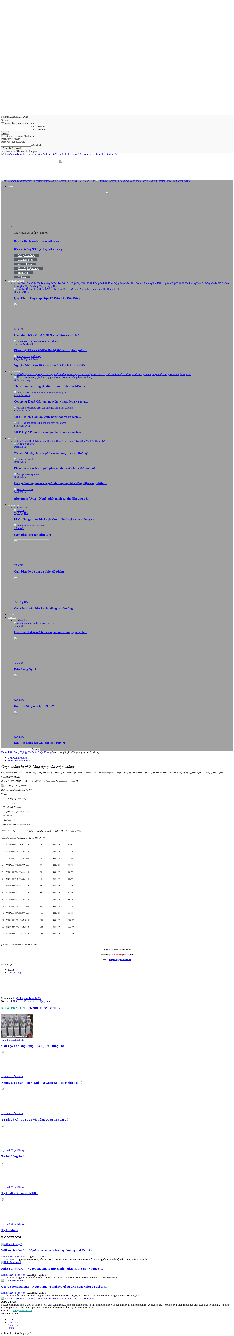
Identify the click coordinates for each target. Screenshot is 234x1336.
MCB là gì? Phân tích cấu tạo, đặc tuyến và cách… (47, 432)
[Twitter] (41, 983)
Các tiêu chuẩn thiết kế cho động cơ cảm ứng (43, 608)
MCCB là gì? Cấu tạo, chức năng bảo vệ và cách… (47, 416)
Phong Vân (19, 1256)
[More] (75, 983)
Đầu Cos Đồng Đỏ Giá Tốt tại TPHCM (39, 742)
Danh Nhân (35, 441)
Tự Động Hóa (50, 286)
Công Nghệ (23, 441)
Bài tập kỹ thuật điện (27, 374)
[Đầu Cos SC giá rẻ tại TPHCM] (31, 696)
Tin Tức (11, 614)
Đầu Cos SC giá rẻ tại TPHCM (34, 706)
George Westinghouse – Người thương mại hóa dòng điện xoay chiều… (60, 483)
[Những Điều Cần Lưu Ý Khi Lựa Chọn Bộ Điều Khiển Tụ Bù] (18, 1073)
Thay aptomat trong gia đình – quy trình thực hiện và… (51, 386)
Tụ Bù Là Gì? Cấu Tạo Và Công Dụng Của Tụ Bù (34, 1119)
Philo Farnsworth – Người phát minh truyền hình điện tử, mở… (56, 468)
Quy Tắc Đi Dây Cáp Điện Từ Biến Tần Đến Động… (48, 298)
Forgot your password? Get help (17, 136)
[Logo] (48, 181)
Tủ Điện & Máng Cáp (32, 286)
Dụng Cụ (77, 374)
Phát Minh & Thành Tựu (93, 441)
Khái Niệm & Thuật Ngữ (94, 374)
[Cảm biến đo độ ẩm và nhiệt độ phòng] (31, 562)
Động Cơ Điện (100, 283)
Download (13, 1322)
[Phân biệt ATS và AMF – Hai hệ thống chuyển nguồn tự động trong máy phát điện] (36, 341)
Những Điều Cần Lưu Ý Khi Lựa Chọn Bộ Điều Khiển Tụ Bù (41, 1082)
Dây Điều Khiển (84, 283)
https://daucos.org (52, 249)
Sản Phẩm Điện (115, 374)
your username (38, 126)
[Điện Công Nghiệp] (31, 660)
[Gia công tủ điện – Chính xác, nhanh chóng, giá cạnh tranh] (34, 623)
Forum (11, 1327)
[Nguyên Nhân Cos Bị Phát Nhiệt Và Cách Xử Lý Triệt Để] (27, 356)
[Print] (18, 983)
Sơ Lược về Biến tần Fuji (29, 998)
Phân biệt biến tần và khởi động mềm (31, 1001)
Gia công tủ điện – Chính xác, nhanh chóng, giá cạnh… (50, 632)
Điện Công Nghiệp (16, 280)
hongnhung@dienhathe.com (120, 959)
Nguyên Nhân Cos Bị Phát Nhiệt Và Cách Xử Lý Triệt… (51, 365)
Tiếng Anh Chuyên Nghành (177, 374)
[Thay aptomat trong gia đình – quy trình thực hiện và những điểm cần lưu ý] (53, 377)
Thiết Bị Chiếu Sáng (133, 374)
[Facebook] (29, 983)
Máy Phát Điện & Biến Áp (138, 283)
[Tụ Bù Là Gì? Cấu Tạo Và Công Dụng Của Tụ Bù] (18, 1110)
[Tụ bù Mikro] (18, 1221)
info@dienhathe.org (23, 1310)
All (15, 283)
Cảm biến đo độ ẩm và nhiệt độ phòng (39, 571)
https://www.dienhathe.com (44, 241)
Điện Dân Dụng (46, 374)
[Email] (6, 983)
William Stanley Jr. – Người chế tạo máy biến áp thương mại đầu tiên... (48, 1250)
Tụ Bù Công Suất (13, 1156)
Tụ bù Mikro (9, 1230)
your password (38, 129)
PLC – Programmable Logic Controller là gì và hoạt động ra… (55, 519)
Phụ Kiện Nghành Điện (164, 283)
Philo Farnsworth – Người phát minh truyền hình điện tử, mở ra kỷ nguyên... (52, 1268)
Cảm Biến (22, 507)
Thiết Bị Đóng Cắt (205, 283)
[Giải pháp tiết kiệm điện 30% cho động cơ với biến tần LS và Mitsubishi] (30, 326)
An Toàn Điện (24, 283)
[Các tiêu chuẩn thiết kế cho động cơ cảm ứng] (31, 599)
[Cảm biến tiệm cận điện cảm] (29, 525)
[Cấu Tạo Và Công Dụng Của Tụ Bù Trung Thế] (17, 1036)
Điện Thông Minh (63, 374)
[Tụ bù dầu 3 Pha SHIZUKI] (18, 1184)
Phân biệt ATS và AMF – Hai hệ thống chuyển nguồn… (50, 350)
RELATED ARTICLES (15, 1008)
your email (36, 144)
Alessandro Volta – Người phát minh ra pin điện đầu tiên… (53, 498)
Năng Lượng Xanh (71, 441)
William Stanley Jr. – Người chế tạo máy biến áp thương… (52, 453)
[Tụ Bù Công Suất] (18, 1147)
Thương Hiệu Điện (153, 374)
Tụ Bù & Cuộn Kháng (39, 752)
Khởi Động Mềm (116, 283)
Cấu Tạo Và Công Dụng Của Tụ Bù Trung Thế (32, 1046)
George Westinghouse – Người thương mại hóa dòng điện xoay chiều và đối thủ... (54, 1286)
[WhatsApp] (64, 983)
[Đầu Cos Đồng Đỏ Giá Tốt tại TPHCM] (31, 733)
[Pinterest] (52, 983)
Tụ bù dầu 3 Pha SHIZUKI (19, 1193)
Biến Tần (36, 283)
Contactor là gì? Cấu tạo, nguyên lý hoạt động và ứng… (51, 401)
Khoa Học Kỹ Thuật (51, 441)
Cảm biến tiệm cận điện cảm (32, 534)
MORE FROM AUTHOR (46, 1008)
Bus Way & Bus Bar (51, 283)
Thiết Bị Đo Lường (186, 283)
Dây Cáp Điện (69, 283)
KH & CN (12, 438)
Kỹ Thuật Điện (14, 372)
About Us (12, 617)
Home (10, 186)
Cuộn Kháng (14, 972)
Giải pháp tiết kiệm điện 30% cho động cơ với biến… (49, 335)
